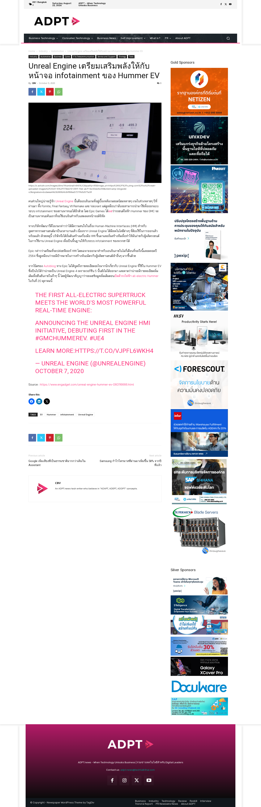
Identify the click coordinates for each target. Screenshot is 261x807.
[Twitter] (225, 4)
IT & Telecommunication (83, 56)
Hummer (51, 414)
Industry (43, 51)
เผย (110, 211)
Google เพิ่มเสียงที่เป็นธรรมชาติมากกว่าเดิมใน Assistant (56, 463)
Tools (131, 56)
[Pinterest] (50, 92)
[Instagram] (124, 780)
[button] (228, 38)
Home (31, 51)
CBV (34, 83)
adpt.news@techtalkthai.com (137, 769)
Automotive (57, 51)
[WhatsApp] (58, 92)
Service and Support (106, 56)
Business (58, 56)
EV (41, 414)
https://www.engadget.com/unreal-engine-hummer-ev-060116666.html (87, 384)
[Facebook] (221, 4)
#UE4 (96, 338)
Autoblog (50, 266)
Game (67, 56)
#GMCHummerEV (60, 338)
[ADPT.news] (57, 21)
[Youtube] (230, 4)
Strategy (122, 56)
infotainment (67, 414)
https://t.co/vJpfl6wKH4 (114, 350)
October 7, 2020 (59, 371)
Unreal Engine (64, 201)
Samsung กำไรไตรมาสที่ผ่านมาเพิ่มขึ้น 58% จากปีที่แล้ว (130, 463)
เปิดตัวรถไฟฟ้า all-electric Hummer (136, 276)
